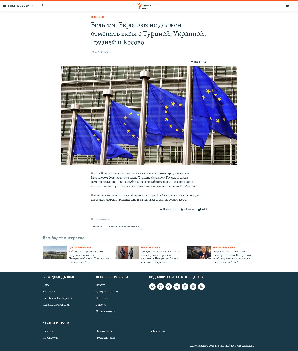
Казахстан (49, 331)
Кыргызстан (50, 338)
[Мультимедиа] (287, 5)
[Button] (199, 62)
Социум (101, 305)
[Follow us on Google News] (193, 286)
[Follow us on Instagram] (160, 286)
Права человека (150, 247)
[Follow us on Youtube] (152, 286)
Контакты (49, 292)
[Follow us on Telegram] (176, 286)
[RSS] (201, 286)
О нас (46, 285)
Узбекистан (158, 331)
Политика (102, 298)
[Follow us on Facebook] (168, 286)
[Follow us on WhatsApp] (185, 286)
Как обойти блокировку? (58, 298)
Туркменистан (106, 338)
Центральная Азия (80, 247)
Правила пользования (56, 305)
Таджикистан (105, 331)
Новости (97, 17)
